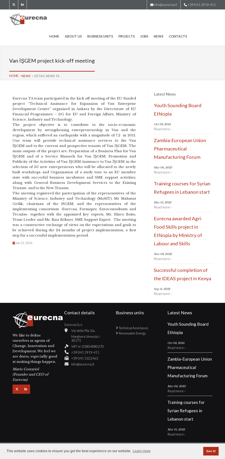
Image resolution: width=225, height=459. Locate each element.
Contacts (178, 36)
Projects (126, 36)
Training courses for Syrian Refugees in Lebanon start (182, 188)
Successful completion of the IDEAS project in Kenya (182, 274)
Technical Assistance (133, 328)
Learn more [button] (142, 451)
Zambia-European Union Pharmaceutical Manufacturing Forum (180, 148)
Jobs (144, 36)
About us (73, 36)
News (158, 36)
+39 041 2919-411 (85, 352)
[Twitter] (13, 4)
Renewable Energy (132, 333)
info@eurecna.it (165, 5)
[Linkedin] (22, 4)
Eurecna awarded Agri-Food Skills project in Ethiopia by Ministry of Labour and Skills (178, 230)
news (26, 76)
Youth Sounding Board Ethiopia (177, 109)
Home (54, 36)
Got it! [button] (211, 451)
